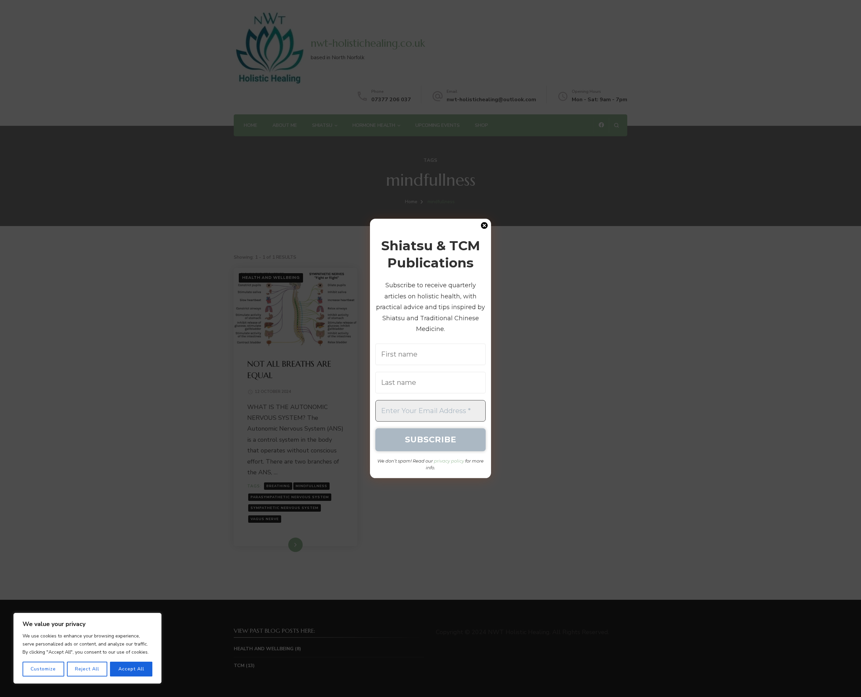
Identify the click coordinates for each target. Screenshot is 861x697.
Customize (43, 669)
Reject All (87, 669)
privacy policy (449, 461)
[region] (87, 648)
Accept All (131, 669)
